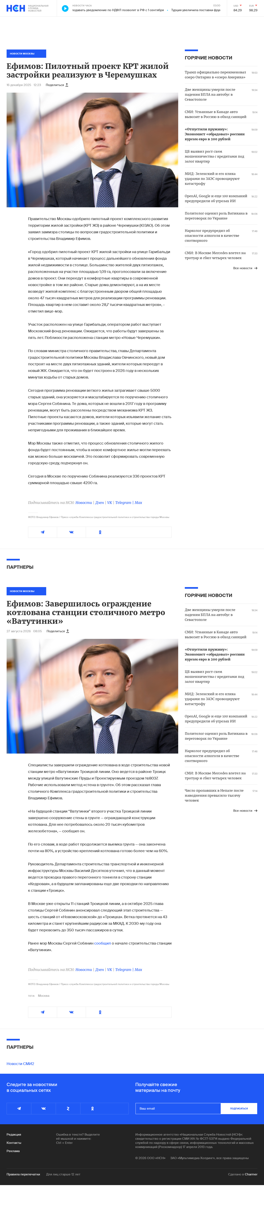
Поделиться (55, 85)
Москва (43, 996)
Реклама (13, 1151)
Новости (83, 502)
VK (109, 502)
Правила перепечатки (23, 1174)
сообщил (102, 943)
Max (138, 502)
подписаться (239, 1108)
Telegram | (125, 502)
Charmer (251, 1174)
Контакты (14, 1143)
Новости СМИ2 (20, 1063)
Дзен (99, 502)
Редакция (14, 1134)
